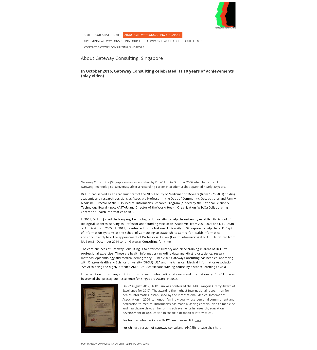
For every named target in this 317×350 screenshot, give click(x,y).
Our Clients (193, 41)
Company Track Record (163, 41)
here (198, 320)
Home (86, 35)
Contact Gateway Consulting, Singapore (114, 47)
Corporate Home (107, 35)
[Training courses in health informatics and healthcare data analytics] (225, 28)
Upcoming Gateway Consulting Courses (113, 41)
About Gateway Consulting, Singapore (152, 35)
